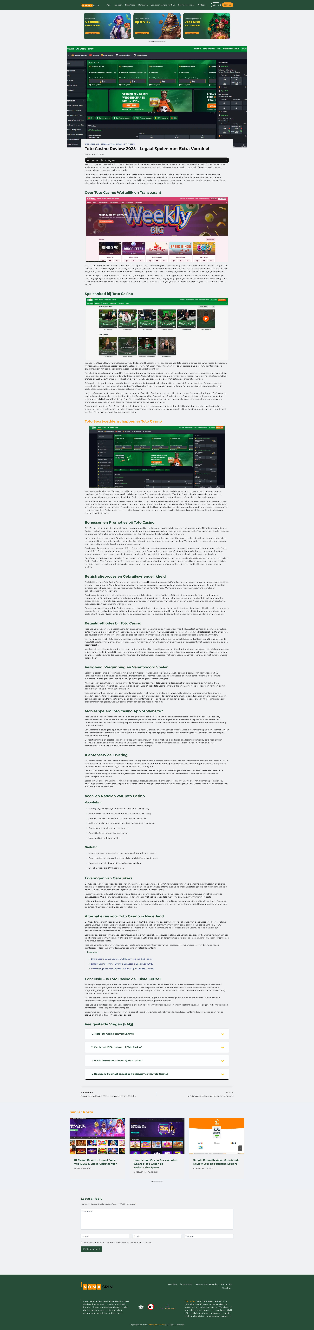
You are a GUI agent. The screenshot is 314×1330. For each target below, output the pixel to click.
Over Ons (172, 1284)
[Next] (240, 1148)
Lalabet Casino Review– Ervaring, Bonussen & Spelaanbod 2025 (122, 964)
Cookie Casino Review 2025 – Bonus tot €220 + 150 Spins (108, 1094)
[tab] (149, 41)
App (109, 5)
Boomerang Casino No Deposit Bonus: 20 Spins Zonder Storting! (122, 969)
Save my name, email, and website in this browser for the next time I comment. (118, 1242)
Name (85, 1236)
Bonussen (143, 5)
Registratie (130, 5)
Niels (89, 154)
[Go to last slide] (74, 1148)
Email (137, 1236)
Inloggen (118, 5)
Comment (87, 1211)
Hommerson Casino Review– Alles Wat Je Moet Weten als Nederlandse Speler (155, 1164)
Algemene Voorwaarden (207, 1284)
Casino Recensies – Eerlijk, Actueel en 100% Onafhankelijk (110, 144)
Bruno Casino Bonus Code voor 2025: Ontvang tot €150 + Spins (121, 959)
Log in (216, 5)
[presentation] (97, 1136)
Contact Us (226, 1284)
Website (189, 1236)
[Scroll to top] (305, 1326)
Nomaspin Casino (156, 1324)
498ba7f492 (140, 1172)
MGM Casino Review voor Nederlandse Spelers (210, 1094)
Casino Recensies (186, 5)
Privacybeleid (186, 1284)
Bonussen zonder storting (163, 5)
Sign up (227, 5)
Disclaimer (227, 1288)
